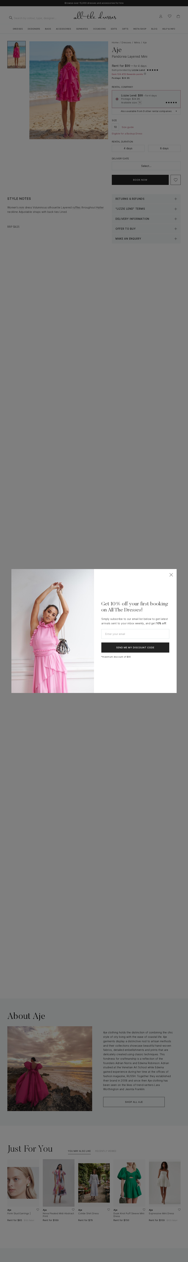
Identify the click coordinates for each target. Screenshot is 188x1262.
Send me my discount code (135, 647)
